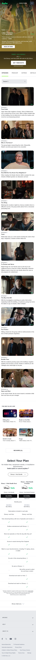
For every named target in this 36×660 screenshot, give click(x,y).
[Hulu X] (8, 638)
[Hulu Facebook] (4, 638)
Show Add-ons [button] (16, 604)
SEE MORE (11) (18, 450)
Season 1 (5, 81)
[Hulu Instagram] (15, 638)
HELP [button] (3, 624)
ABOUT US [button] (5, 631)
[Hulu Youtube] (12, 638)
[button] (5, 72)
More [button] (10, 38)
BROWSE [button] (4, 617)
